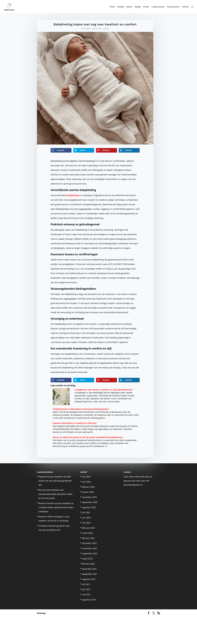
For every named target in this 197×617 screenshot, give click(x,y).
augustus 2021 (89, 579)
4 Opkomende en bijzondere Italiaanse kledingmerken (81, 409)
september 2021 (89, 574)
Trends (146, 7)
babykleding (73, 195)
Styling (137, 7)
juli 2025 (86, 512)
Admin (87, 28)
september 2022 (89, 553)
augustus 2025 (89, 507)
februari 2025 (88, 527)
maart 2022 (87, 558)
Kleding (120, 7)
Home (112, 7)
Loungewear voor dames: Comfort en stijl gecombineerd (103, 389)
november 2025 (89, 497)
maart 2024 (87, 533)
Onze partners (173, 7)
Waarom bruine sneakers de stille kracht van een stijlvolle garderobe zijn (55, 480)
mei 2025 (86, 522)
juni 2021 (86, 589)
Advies (129, 7)
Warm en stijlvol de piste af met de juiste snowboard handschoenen (88, 437)
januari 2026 (88, 492)
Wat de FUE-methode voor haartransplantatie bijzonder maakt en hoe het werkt (55, 494)
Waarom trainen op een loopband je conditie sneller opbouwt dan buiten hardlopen (56, 507)
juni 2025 (86, 517)
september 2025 (89, 502)
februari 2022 (88, 563)
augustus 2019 (89, 599)
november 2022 (89, 548)
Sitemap (41, 613)
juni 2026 (86, 476)
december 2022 (89, 543)
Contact (185, 7)
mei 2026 (86, 481)
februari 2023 (88, 538)
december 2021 (89, 568)
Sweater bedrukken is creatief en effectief (74, 423)
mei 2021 (86, 594)
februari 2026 (88, 486)
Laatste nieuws (158, 7)
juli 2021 (86, 584)
